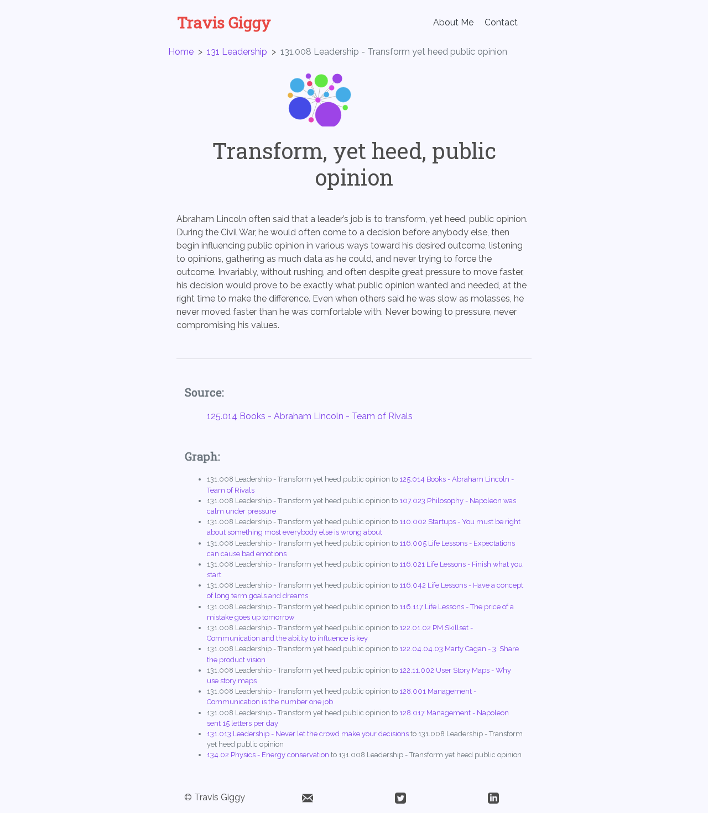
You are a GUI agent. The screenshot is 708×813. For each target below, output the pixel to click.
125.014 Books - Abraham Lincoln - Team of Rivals (310, 416)
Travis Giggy (224, 22)
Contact (501, 22)
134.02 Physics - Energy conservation (268, 755)
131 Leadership (237, 51)
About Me (453, 22)
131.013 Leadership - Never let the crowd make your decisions (308, 734)
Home (181, 51)
